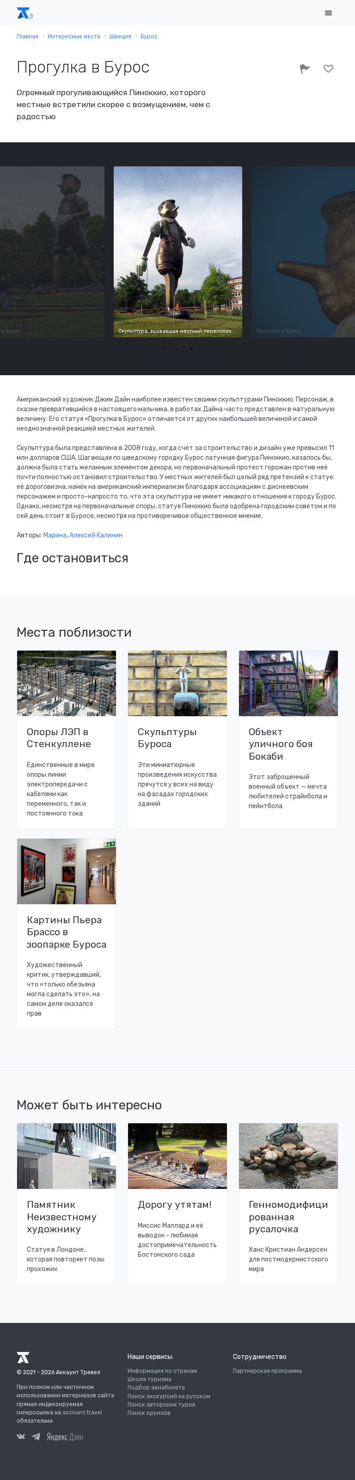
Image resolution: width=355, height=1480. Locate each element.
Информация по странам (162, 1371)
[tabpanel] (178, 252)
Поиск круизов (149, 1413)
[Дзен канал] (64, 1436)
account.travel (82, 1412)
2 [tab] (177, 348)
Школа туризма (149, 1379)
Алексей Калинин (95, 535)
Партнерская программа (267, 1371)
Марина (55, 535)
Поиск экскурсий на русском (169, 1396)
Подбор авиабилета (156, 1387)
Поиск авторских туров (162, 1404)
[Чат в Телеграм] (36, 1438)
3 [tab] (191, 348)
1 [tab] (163, 348)
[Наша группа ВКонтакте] (21, 1438)
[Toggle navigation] (328, 13)
